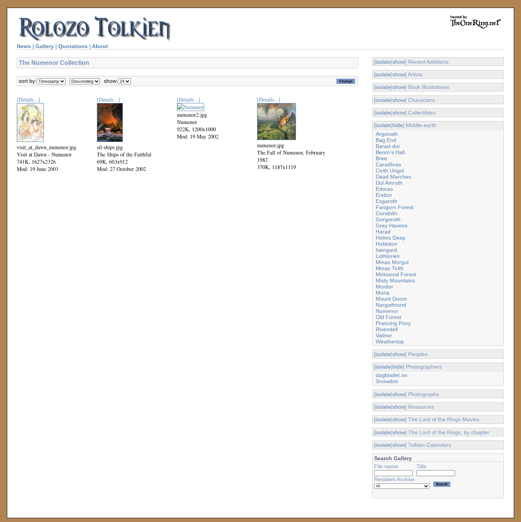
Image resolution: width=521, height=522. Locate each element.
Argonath (387, 134)
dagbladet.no (391, 375)
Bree (381, 158)
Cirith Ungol (390, 171)
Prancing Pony (393, 323)
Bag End (386, 140)
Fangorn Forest (394, 207)
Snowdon (387, 381)
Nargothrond (391, 305)
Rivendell (387, 329)
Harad (383, 232)
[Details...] (28, 99)
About (100, 46)
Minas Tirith (390, 268)
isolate (383, 62)
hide (397, 125)
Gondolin (386, 213)
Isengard (386, 250)
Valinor (384, 335)
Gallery (44, 46)
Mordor (384, 287)
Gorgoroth (388, 219)
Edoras (384, 189)
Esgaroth (386, 201)
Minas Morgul (392, 262)
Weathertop (390, 341)
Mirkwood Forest (396, 274)
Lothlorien (388, 256)
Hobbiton (386, 244)
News (24, 46)
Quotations (73, 46)
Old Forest (388, 317)
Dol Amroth (389, 183)
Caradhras (388, 164)
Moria (382, 293)
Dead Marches (393, 177)
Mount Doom (391, 299)
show (398, 62)
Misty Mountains (395, 280)
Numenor (387, 311)
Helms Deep (390, 238)
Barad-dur (388, 146)
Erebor (384, 195)
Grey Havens (391, 225)
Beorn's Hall (390, 152)
